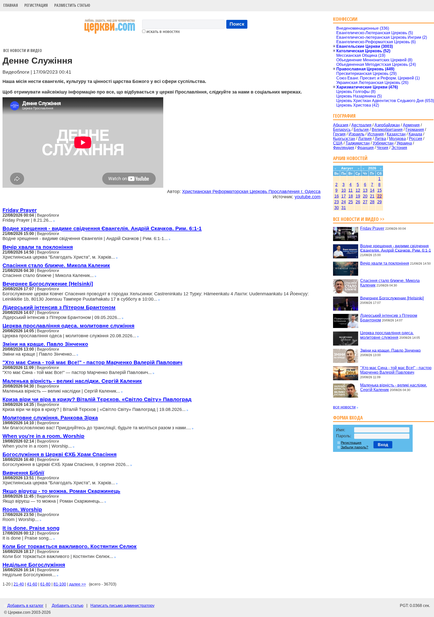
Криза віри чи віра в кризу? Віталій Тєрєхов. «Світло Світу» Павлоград (97, 399)
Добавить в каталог (25, 605)
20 (365, 196)
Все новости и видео (22, 50)
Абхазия (340, 125)
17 (343, 196)
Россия (415, 138)
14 (372, 190)
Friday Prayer (20, 210)
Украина (404, 143)
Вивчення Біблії (23, 473)
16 (336, 196)
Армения (411, 125)
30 (336, 208)
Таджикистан (358, 143)
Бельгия (361, 129)
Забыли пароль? (354, 447)
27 (365, 202)
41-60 (32, 584)
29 (379, 202)
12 (358, 190)
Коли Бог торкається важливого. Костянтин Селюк (70, 546)
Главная (10, 5)
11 (350, 190)
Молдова (397, 138)
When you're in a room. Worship (43, 436)
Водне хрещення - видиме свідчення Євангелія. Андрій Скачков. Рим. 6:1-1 (102, 228)
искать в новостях (162, 31)
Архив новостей (350, 158)
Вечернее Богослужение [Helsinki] (48, 284)
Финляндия (343, 148)
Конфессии (345, 19)
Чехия (382, 148)
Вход (383, 445)
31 (343, 208)
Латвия (365, 138)
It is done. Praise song (31, 528)
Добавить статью (67, 605)
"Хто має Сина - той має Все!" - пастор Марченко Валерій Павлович (92, 362)
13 (365, 190)
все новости (344, 407)
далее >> (77, 584)
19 (358, 196)
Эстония (399, 148)
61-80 (45, 584)
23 (336, 202)
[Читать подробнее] (54, 220)
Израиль (356, 134)
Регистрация (36, 5)
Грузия (339, 134)
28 (372, 202)
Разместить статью (72, 5)
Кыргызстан (344, 138)
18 (350, 196)
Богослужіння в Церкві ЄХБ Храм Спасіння (60, 454)
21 (372, 196)
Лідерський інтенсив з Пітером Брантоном (59, 307)
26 (358, 202)
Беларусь (342, 129)
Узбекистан (383, 143)
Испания (375, 134)
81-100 (59, 584)
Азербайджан (387, 125)
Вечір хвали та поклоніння (38, 247)
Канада (415, 134)
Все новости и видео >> (359, 219)
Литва (380, 138)
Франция (365, 148)
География (344, 115)
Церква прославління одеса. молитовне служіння (68, 325)
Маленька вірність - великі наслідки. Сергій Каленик (72, 381)
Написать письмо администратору (122, 605)
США (338, 143)
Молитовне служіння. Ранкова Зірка (50, 417)
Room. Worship (22, 509)
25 (350, 202)
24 (343, 202)
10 (343, 190)
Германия (415, 129)
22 (379, 196)
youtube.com (307, 196)
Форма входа (348, 417)
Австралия (361, 125)
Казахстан (396, 134)
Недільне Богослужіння (34, 564)
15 (379, 190)
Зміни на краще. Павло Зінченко (45, 344)
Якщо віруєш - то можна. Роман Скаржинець (61, 491)
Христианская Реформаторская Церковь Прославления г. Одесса (251, 191)
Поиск (237, 24)
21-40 (19, 584)
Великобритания (387, 129)
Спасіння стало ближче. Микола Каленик (56, 265)
